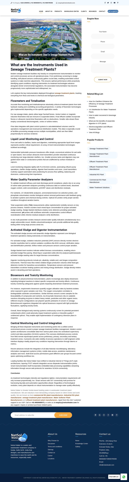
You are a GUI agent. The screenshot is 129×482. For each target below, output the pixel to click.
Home (41, 11)
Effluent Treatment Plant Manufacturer (99, 168)
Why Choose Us (53, 440)
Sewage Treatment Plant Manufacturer (99, 155)
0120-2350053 (25, 3)
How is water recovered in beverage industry (102, 116)
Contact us (51, 452)
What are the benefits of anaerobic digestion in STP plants (102, 122)
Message (103, 61)
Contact (102, 11)
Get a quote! (113, 11)
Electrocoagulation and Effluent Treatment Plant (100, 128)
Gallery (77, 446)
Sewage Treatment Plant (99, 149)
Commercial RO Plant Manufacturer (98, 181)
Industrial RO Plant (97, 175)
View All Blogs (94, 132)
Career (50, 455)
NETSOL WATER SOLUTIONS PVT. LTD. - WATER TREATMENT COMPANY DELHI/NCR (62, 478)
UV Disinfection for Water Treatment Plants (102, 111)
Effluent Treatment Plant (99, 162)
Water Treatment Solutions (100, 187)
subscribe (63, 415)
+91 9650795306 (48, 3)
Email (103, 51)
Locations (51, 458)
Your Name (103, 32)
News (77, 440)
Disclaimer (51, 443)
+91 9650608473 (36, 3)
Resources (93, 11)
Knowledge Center (71, 11)
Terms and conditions (55, 446)
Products (58, 11)
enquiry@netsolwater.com (66, 3)
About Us (48, 11)
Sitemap (50, 449)
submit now (102, 80)
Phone (103, 41)
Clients (84, 11)
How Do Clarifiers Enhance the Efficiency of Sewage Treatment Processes (101, 103)
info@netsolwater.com (106, 465)
